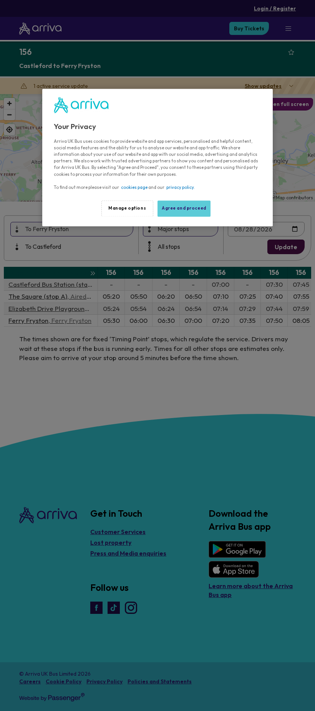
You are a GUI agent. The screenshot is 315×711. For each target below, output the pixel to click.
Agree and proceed (184, 208)
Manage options (127, 208)
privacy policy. (180, 187)
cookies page (134, 187)
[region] (157, 157)
